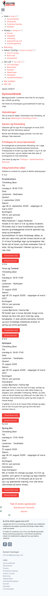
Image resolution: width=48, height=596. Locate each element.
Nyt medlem (9, 81)
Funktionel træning (14, 24)
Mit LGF (7, 84)
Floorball (10, 27)
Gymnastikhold (13, 19)
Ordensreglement (14, 43)
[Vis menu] (24, 10)
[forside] (24, 4)
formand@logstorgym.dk (13, 555)
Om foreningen (13, 65)
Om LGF (17, 62)
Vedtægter (11, 75)
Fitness (16, 30)
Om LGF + (8, 62)
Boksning (8, 47)
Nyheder (10, 70)
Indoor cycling (8, 573)
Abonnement (12, 58)
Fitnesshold (11, 21)
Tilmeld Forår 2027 (10, 261)
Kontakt (6, 584)
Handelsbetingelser (14, 77)
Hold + (7, 16)
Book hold (11, 55)
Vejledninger (12, 72)
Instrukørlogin (8, 589)
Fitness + (8, 30)
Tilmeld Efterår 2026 (11, 255)
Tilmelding (11, 38)
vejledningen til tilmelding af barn (23, 118)
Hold (13, 16)
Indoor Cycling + (12, 50)
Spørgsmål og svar (14, 41)
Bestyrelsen (11, 67)
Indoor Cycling (26, 50)
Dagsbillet (11, 36)
